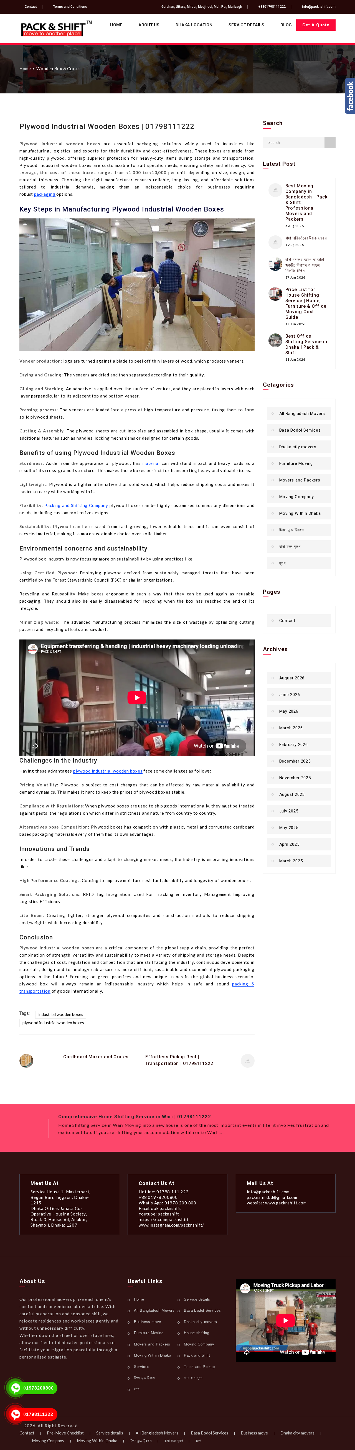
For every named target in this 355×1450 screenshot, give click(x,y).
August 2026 (292, 678)
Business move (147, 1322)
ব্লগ (282, 563)
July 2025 (288, 811)
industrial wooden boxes (60, 1014)
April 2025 (289, 844)
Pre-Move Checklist (65, 1432)
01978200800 (38, 1388)
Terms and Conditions (70, 7)
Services (141, 1367)
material (152, 463)
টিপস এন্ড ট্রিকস (291, 529)
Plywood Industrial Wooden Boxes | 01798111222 (107, 126)
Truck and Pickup (199, 1367)
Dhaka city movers (298, 446)
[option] (197, 1125)
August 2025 (292, 794)
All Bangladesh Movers (302, 413)
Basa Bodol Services (300, 430)
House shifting (196, 1333)
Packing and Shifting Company (76, 505)
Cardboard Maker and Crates (95, 1056)
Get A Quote (315, 24)
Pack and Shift (197, 1355)
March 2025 (291, 860)
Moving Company (296, 496)
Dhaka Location (194, 24)
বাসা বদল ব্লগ (290, 546)
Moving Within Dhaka (300, 513)
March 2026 (291, 727)
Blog (286, 24)
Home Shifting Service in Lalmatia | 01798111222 (119, 1116)
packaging (45, 194)
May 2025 (288, 827)
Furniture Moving (296, 463)
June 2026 (289, 694)
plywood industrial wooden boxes (108, 770)
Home (116, 24)
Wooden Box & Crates (58, 68)
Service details (246, 24)
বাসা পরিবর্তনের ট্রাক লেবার (306, 238)
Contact (31, 7)
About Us (148, 24)
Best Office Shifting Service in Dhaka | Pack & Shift (306, 344)
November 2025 (295, 777)
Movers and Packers (299, 480)
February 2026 (293, 744)
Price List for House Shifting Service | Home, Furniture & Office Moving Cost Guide (305, 303)
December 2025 (295, 761)
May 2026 (288, 711)
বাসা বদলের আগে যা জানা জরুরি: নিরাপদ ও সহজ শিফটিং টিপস (304, 265)
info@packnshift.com (319, 7)
